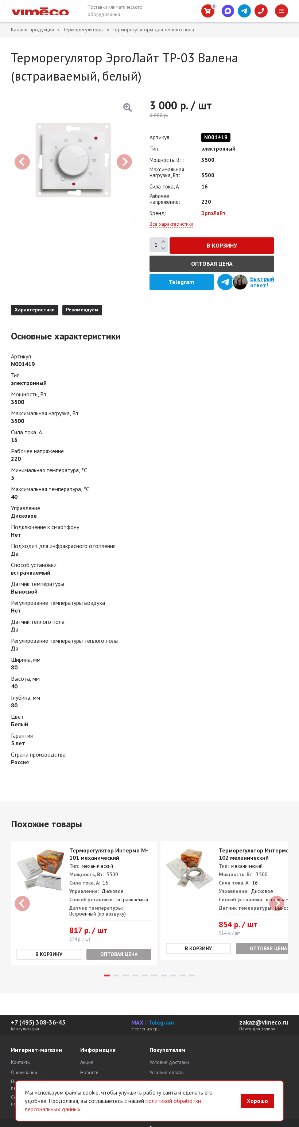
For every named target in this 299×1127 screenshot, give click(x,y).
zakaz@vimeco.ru (263, 1022)
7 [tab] (164, 975)
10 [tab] (192, 975)
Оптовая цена (212, 263)
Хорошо (257, 1100)
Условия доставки (169, 1062)
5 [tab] (145, 975)
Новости (89, 1072)
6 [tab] (154, 975)
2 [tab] (116, 975)
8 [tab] (173, 975)
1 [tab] (107, 975)
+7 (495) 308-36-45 (38, 1022)
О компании (24, 1072)
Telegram (161, 1022)
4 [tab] (135, 975)
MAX (137, 1022)
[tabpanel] (84, 903)
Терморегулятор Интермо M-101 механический (108, 854)
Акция (86, 1062)
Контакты (21, 1062)
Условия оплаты (167, 1072)
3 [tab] (126, 975)
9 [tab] (183, 975)
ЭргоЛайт (213, 213)
